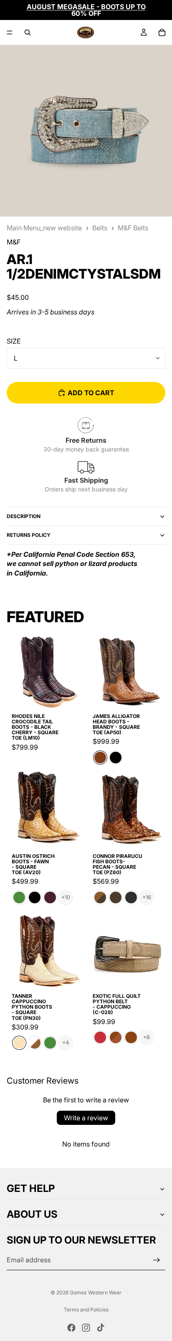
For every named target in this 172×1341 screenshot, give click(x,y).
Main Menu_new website (44, 228)
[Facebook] (71, 1328)
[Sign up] (156, 1260)
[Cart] (162, 32)
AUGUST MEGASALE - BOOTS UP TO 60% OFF (86, 9)
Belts (99, 228)
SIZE (14, 341)
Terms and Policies (86, 1309)
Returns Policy (29, 535)
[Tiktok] (101, 1328)
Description (23, 516)
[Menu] (9, 32)
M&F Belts (133, 228)
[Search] (27, 32)
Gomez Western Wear (95, 1292)
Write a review (86, 1118)
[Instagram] (86, 1328)
